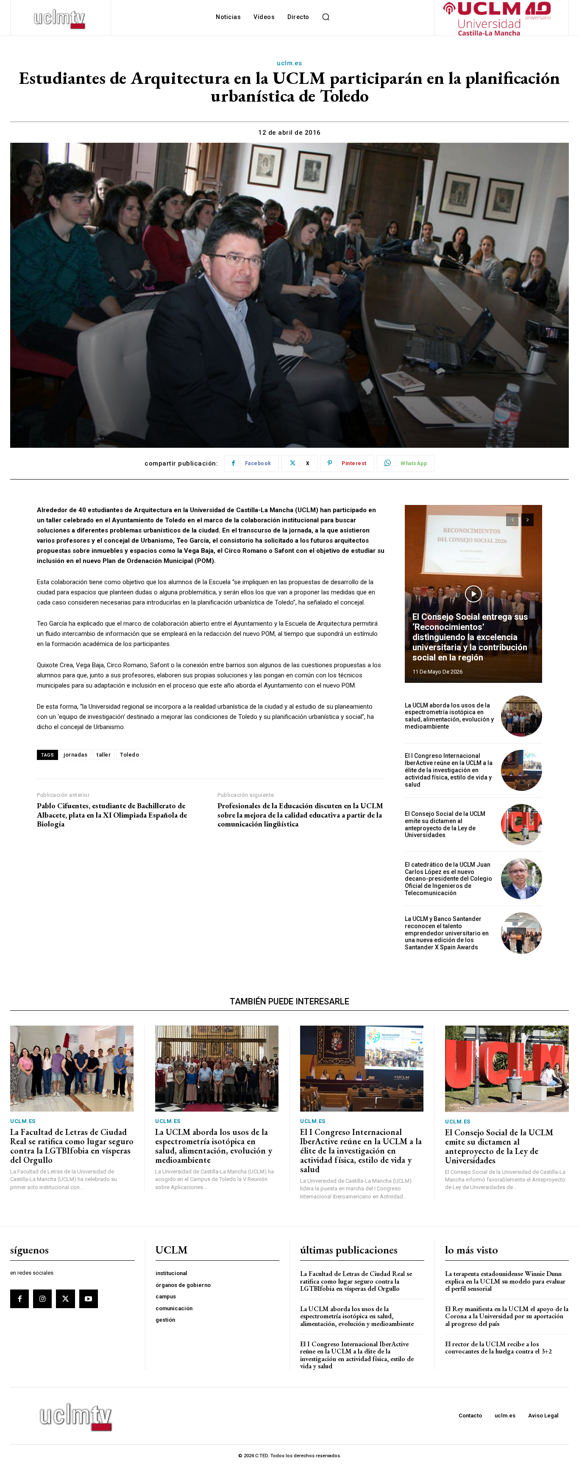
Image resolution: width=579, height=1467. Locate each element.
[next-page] (527, 519)
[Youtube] (88, 1299)
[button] (326, 17)
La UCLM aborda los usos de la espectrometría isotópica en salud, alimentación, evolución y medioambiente (449, 716)
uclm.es (289, 63)
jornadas (75, 755)
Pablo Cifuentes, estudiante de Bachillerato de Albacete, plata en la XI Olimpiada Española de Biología (112, 815)
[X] (65, 1299)
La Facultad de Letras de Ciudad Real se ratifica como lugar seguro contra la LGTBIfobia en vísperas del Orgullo (72, 1145)
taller (104, 755)
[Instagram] (42, 1299)
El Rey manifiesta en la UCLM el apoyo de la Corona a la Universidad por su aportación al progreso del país (506, 1316)
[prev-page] (512, 519)
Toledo (129, 755)
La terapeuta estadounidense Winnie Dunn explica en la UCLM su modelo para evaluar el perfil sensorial (505, 1281)
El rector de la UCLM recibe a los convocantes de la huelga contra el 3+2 (498, 1347)
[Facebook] (19, 1299)
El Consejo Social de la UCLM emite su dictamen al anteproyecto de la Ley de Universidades (445, 824)
